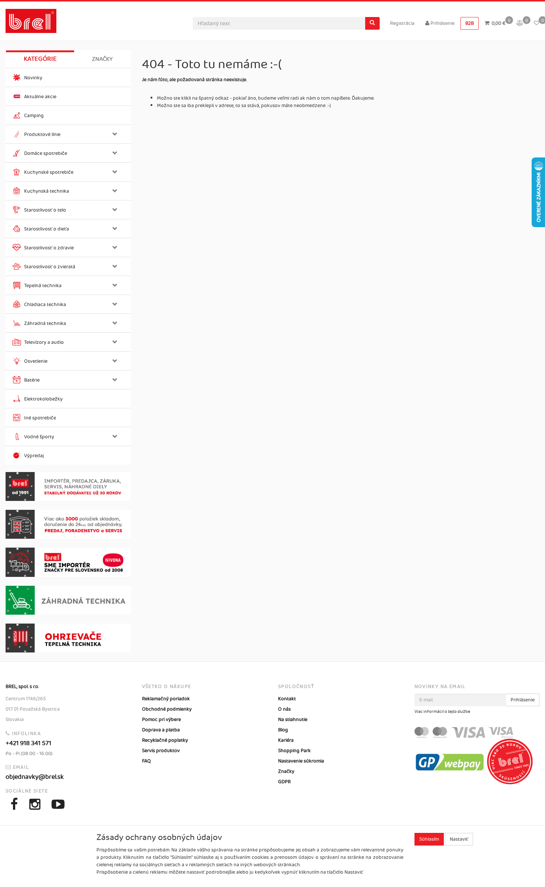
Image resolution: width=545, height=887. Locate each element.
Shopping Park (294, 751)
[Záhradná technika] (68, 600)
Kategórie (40, 59)
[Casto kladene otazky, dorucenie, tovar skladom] (68, 524)
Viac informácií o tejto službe (442, 711)
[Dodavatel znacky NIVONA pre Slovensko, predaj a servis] (68, 562)
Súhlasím (429, 839)
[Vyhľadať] (372, 23)
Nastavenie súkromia (301, 761)
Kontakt (287, 699)
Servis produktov (161, 751)
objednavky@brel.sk (35, 777)
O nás (284, 709)
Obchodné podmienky (167, 709)
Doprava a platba (161, 730)
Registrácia (402, 23)
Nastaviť (459, 839)
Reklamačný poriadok (166, 699)
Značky (102, 59)
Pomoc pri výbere (161, 719)
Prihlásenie (442, 23)
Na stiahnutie (292, 719)
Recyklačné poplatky (165, 740)
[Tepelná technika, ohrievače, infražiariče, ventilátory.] (68, 638)
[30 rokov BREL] (68, 486)
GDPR (284, 782)
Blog (283, 730)
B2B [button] (469, 23)
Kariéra (286, 740)
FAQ (146, 761)
